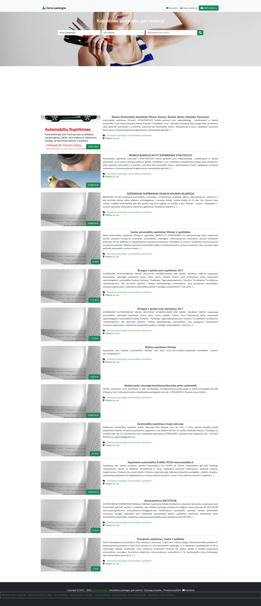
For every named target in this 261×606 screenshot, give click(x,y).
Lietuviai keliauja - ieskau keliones (110, 595)
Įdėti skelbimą (210, 8)
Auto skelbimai (61, 595)
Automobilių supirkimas (140, 135)
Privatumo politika (172, 590)
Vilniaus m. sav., (112, 138)
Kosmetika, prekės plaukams (161, 595)
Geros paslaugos (56, 8)
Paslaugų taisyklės (153, 590)
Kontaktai (173, 8)
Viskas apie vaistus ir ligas (40, 595)
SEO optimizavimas (137, 595)
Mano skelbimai (190, 8)
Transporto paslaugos (117, 135)
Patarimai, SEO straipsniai (13, 595)
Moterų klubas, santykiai (81, 595)
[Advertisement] (130, 86)
